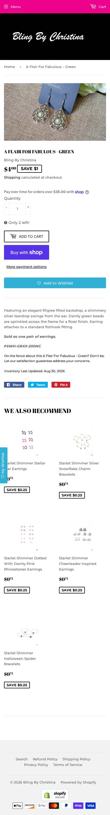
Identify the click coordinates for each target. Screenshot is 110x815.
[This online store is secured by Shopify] (55, 799)
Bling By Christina (39, 782)
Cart (102, 7)
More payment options (26, 266)
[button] (55, 283)
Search (22, 759)
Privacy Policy (36, 764)
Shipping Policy (76, 759)
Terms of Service (67, 764)
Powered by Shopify (78, 782)
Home (9, 67)
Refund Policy (45, 759)
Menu (16, 7)
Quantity (12, 198)
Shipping (12, 177)
